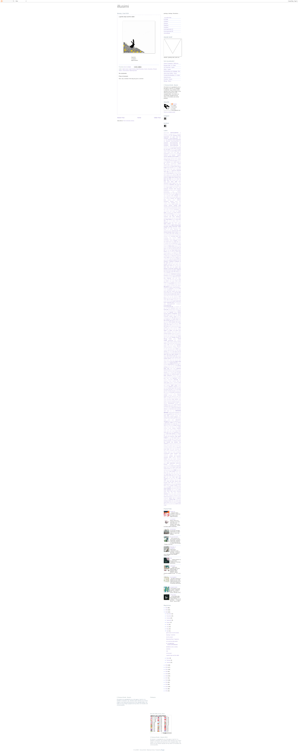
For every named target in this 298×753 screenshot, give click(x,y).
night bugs (168, 354)
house (172, 282)
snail (165, 415)
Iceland (178, 283)
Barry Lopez (176, 167)
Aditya (175, 150)
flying (175, 251)
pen (178, 371)
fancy (167, 244)
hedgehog (169, 278)
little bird (171, 320)
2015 (166, 682)
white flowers (174, 474)
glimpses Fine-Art (177, 260)
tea (166, 435)
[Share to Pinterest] (140, 67)
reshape (165, 395)
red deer (165, 390)
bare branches (170, 167)
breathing (166, 190)
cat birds (170, 197)
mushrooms (166, 347)
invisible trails (173, 294)
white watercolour (177, 482)
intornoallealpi (167, 33)
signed (170, 407)
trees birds (172, 449)
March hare (178, 330)
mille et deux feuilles (168, 337)
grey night (171, 271)
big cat (174, 173)
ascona (172, 162)
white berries (166, 471)
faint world (171, 243)
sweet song (171, 432)
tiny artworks (174, 442)
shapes (169, 404)
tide (172, 440)
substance (165, 428)
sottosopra (166, 418)
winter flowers (173, 488)
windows (167, 485)
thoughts (169, 440)
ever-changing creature (168, 240)
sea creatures (173, 402)
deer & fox (169, 220)
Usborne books (177, 454)
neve (175, 350)
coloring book (177, 205)
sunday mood (166, 429)
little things (166, 326)
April (168, 631)
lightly (165, 319)
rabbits (175, 385)
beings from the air (168, 170)
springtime (166, 421)
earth (180, 233)
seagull (177, 402)
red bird (170, 389)
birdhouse (179, 176)
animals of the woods (173, 156)
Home (139, 117)
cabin (180, 194)
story (172, 425)
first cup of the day (173, 248)
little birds (175, 320)
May (168, 628)
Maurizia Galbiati (178, 331)
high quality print (175, 279)
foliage (165, 253)
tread (176, 447)
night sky (175, 355)
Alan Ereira (173, 152)
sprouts (176, 421)
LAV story (165, 310)
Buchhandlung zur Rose (169, 192)
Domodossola (166, 230)
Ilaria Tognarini (178, 285)
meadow (165, 333)
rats (166, 388)
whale (167, 470)
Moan (175, 340)
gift (180, 258)
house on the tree (177, 282)
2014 (166, 684)
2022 (166, 667)
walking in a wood (170, 461)
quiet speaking (167, 385)
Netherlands (172, 350)
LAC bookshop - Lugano (169, 67)
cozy (172, 212)
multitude (174, 346)
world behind (178, 499)
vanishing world (167, 457)
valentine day (172, 456)
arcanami (166, 159)
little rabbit (169, 324)
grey (173, 269)
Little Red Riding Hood (176, 324)
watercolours (173, 465)
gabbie (168, 257)
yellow (168, 502)
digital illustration (140, 69)
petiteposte (169, 375)
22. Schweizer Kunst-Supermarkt (171, 141)
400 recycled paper (174, 146)
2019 (166, 673)
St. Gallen (170, 422)
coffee (180, 204)
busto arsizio (166, 194)
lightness (168, 319)
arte (164, 160)
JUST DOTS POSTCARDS (171, 298)
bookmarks (166, 188)
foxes (165, 254)
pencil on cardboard (171, 374)
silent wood (166, 410)
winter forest (178, 488)
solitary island (167, 417)
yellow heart (168, 503)
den (180, 220)
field (168, 247)
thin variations (176, 439)
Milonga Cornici (168, 338)
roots (170, 397)
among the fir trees (172, 153)
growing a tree (173, 272)
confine (167, 209)
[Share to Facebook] (139, 67)
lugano (165, 330)
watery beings (169, 467)
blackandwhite (166, 184)
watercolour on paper (175, 464)
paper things (172, 368)
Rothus (176, 397)
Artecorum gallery (174, 160)
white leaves (176, 475)
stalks (176, 422)
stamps (171, 424)
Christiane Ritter (167, 202)
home (167, 281)
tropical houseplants (170, 450)
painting (179, 365)
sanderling (174, 400)
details (170, 222)
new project (166, 353)
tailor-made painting (170, 433)
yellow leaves (172, 503)
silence (165, 409)
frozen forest (176, 255)
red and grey (173, 529)
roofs (167, 397)
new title (170, 353)
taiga (180, 432)
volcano (165, 461)
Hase (176, 276)
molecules (179, 340)
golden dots (173, 262)
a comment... (173, 519)
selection (165, 403)
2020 (166, 671)
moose (171, 341)
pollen (168, 378)
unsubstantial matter (168, 453)
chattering (168, 198)
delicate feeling (176, 220)
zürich (179, 503)
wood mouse (169, 496)
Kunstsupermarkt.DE (168, 31)
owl (176, 365)
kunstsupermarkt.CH (168, 29)
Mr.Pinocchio (169, 346)
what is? (169, 470)
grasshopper (170, 264)
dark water (172, 216)
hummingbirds (173, 577)
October (168, 618)
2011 (166, 690)
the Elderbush (171, 436)
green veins (178, 267)
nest (168, 350)
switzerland (176, 432)
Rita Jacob (179, 396)
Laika (180, 308)
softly (180, 415)
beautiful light (169, 169)
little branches (166, 322)
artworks (168, 162)
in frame (175, 288)
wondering (171, 495)
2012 (166, 688)
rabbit (172, 385)
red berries (166, 389)
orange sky (172, 511)
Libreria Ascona (167, 77)
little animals (166, 320)
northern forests (167, 358)
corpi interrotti (166, 211)
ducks (167, 233)
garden (177, 257)
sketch (173, 412)
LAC (166, 308)
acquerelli (176, 149)
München (179, 346)
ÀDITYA (179, 150)
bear (180, 167)
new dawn (175, 351)
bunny (179, 192)
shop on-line (178, 406)
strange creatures (177, 425)
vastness (174, 457)
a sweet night (173, 148)
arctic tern (173, 159)
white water (170, 482)
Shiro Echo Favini (172, 406)
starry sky (175, 424)
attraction (168, 163)
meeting (169, 333)
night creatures (175, 354)
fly (172, 251)
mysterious (170, 347)
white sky (169, 481)
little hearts (169, 323)
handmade (173, 274)
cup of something (169, 213)
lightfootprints (178, 317)
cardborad (176, 195)
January (168, 662)
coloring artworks (168, 205)
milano (179, 336)
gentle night (169, 258)
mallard (174, 330)
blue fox (179, 184)
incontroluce (169, 289)
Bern (173, 171)
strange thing (166, 426)
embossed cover (167, 236)
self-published (171, 403)
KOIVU (168, 301)
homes (167, 282)
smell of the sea (178, 414)
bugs (176, 192)
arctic (169, 159)
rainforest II (175, 386)
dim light (170, 227)
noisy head (169, 357)
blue (176, 184)
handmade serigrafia (172, 275)
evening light (178, 239)
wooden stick (174, 496)
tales (176, 433)
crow (165, 213)
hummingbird (171, 283)
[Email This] (135, 67)
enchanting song (167, 237)
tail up (165, 433)
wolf (164, 495)
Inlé (167, 651)
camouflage (168, 195)
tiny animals (167, 442)
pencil (165, 374)
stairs (174, 422)
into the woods (167, 294)
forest (175, 253)
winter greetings (167, 489)
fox (180, 253)
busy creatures (172, 194)
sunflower (179, 429)
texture (172, 435)
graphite (165, 264)
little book (179, 320)
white (175, 470)
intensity (173, 292)
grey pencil (176, 271)
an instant (179, 153)
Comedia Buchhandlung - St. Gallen (172, 75)
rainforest (171, 386)
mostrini (165, 344)
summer (169, 428)
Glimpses (166, 23)
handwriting (178, 275)
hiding (171, 279)
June (168, 626)
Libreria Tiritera (172, 316)
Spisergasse (178, 419)
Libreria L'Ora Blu (173, 315)
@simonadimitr (166, 132)
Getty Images (174, 258)
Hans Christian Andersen (168, 276)
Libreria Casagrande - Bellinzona (171, 63)
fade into (176, 241)
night (165, 354)
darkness (165, 218)
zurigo (165, 505)
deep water (178, 219)
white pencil (175, 478)
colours (179, 206)
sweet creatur (172, 431)
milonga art (178, 337)
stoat (165, 425)
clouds (173, 204)
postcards (176, 379)
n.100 (166, 348)
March (168, 658)
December (169, 218)
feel (172, 244)
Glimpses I (166, 261)
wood (165, 496)
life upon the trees (174, 536)
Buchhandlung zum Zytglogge (172, 191)
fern (166, 247)
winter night (170, 491)
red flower (177, 390)
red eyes (173, 390)
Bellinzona (174, 170)
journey (179, 295)
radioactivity (166, 386)
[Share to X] (138, 67)
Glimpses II (172, 261)
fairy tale (175, 243)
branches (179, 188)
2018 (166, 675)
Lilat (171, 319)
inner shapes (172, 291)
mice (180, 334)
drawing (165, 232)
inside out (169, 292)
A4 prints (168, 149)
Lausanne (177, 309)
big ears (177, 173)
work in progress (177, 498)
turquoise (179, 450)
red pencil (167, 392)
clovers (176, 204)
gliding (165, 260)
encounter (174, 237)
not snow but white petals (172, 641)
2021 (166, 669)
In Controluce (170, 288)
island (178, 294)
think (180, 439)
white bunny (178, 471)
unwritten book (177, 453)
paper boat (166, 368)
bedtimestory (178, 169)
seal (180, 402)
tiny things (174, 443)
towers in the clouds (177, 446)
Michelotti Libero (167, 336)
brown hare (175, 190)
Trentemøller (177, 449)
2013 (180, 138)
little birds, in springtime (173, 547)
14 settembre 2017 (171, 134)
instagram (166, 21)
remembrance (178, 392)
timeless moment (177, 440)
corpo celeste (172, 211)
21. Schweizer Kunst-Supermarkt (173, 139)
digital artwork (125, 69)
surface (165, 431)
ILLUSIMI (166, 19)
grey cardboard (177, 269)
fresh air (167, 255)
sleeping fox (169, 414)
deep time (174, 219)
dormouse (174, 230)
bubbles (179, 190)
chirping (171, 201)
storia (167, 425)
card (172, 195)
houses (165, 283)
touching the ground (168, 446)
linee (180, 319)
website (176, 468)
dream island (175, 232)
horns (170, 282)
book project (169, 187)
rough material (175, 399)
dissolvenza (176, 229)
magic (170, 330)
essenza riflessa (172, 239)
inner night (166, 291)
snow (168, 415)
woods (170, 498)
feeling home (171, 246)
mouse (165, 346)
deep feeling (169, 219)
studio (179, 426)
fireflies (167, 248)
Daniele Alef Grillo (167, 215)
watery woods (175, 467)
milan (177, 336)
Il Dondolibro (172, 285)
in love (179, 288)
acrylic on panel (170, 150)
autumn (179, 163)
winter (170, 487)
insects (165, 292)
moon (168, 341)
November (169, 616)
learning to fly (174, 310)
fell (164, 247)
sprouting (173, 421)
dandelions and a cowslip (171, 646)
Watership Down (133, 70)
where (172, 470)
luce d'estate (178, 329)
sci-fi (167, 402)
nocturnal (179, 355)
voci (180, 460)
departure (166, 222)
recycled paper (171, 388)
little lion (176, 323)
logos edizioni (170, 327)
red (175, 388)
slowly (173, 414)
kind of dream (170, 299)
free (177, 254)
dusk (170, 233)
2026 (166, 607)
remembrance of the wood (170, 393)
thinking (165, 440)
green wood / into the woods (172, 632)
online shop (178, 361)
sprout (170, 421)
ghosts (178, 258)
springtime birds (173, 587)
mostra (173, 343)
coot (180, 209)
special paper (171, 419)
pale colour (174, 367)
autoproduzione (173, 163)
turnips (176, 450)
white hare (171, 475)
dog (180, 229)
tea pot (169, 435)
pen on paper (178, 372)
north (173, 357)
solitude (171, 417)
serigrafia (166, 404)
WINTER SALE (167, 492)
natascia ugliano (172, 348)
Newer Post (120, 117)
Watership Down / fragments (172, 639)
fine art (171, 247)
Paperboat (166, 25)
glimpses (171, 260)
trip (180, 449)
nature (177, 348)
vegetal (165, 458)
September (169, 620)
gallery (171, 257)
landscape (166, 309)
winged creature (174, 485)
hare (174, 276)
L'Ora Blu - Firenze (168, 79)
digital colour (174, 223)
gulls (164, 274)
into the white (178, 292)
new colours (170, 351)
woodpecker (166, 498)
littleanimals (174, 326)
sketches (177, 412)
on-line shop (172, 361)
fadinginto (167, 243)
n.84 (168, 348)
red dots (169, 390)
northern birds (178, 357)
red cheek (178, 389)
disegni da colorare (168, 229)
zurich (176, 503)
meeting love (173, 333)
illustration (150, 69)
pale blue (170, 367)
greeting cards (177, 268)
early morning (175, 233)
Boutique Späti (172, 188)
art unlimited (178, 159)
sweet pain (166, 432)
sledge (165, 414)
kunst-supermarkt (171, 303)
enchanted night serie (176, 236)
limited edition (176, 319)
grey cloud (166, 271)
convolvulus (176, 209)
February (169, 660)
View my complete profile (169, 112)
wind (165, 485)
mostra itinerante (178, 343)
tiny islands (170, 443)
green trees (172, 267)
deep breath (176, 218)
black (180, 177)
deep (172, 218)
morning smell (169, 343)
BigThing (174, 174)
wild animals (178, 484)
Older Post (157, 117)
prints (179, 382)
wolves (167, 495)
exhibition (175, 240)
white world (171, 484)
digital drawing (132, 69)
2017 (165, 139)
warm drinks (176, 461)
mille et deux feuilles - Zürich (170, 73)
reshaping (170, 395)
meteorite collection (171, 334)
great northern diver (177, 264)
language (170, 309)
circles (170, 204)
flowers (165, 251)
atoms (175, 162)
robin (165, 397)
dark (173, 215)
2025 (166, 609)
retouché (174, 395)
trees (168, 449)
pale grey (179, 367)
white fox (179, 474)
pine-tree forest (176, 375)
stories (169, 425)
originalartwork (171, 364)
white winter (166, 484)
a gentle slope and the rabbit (172, 655)
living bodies (178, 326)
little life (173, 323)
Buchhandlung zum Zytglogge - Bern (172, 71)
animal (170, 155)
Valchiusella (166, 456)
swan (168, 431)
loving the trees (172, 329)
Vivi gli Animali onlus (172, 460)
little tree (170, 326)
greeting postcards (168, 269)
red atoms (178, 388)
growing (168, 272)
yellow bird (176, 502)
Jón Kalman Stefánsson (173, 295)
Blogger (162, 750)
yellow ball (171, 502)
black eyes (166, 180)
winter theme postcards (176, 492)
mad (168, 330)
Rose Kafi (173, 397)
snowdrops (172, 415)
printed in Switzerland (174, 382)
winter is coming (175, 489)
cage (165, 195)
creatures (179, 212)
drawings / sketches (170, 634)
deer (165, 220)
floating (176, 250)
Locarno (165, 327)
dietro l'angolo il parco (176, 222)
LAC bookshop (171, 308)
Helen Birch (174, 278)
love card (166, 329)
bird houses (169, 176)
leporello (171, 312)
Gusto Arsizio (168, 274)
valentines (178, 456)
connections (171, 209)
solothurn (176, 417)
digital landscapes (173, 226)
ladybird (176, 308)
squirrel (166, 422)
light (175, 317)
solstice (179, 417)
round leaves (169, 400)
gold (170, 262)
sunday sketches (173, 429)
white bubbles (172, 471)
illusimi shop (172, 287)
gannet (174, 257)
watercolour (172, 463)
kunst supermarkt (177, 301)
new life (179, 351)
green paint (179, 265)
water (168, 463)
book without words (177, 187)
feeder (170, 244)
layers (169, 310)
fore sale (171, 253)
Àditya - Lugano (167, 69)
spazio (177, 418)
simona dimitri (126, 70)
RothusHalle (169, 399)
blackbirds (171, 184)
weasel (168, 468)
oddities (165, 361)
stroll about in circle (174, 426)
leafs (171, 310)
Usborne (171, 454)
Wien (174, 484)
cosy (176, 211)
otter (178, 364)
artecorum (167, 160)
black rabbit (174, 181)
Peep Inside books (173, 371)
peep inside (167, 371)
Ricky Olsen (169, 396)
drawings (170, 232)
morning (175, 341)
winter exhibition (167, 488)
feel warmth (175, 244)
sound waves (170, 418)
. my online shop (167, 17)
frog (173, 255)
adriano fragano (167, 152)
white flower (168, 474)
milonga (173, 337)
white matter (169, 477)
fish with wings (169, 250)
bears (165, 169)
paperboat (178, 368)
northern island (174, 358)
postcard (175, 378)
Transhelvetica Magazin (168, 447)
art (175, 159)
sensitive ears (178, 403)
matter (173, 331)
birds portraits (175, 177)
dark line (176, 215)
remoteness (179, 393)
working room (166, 499)
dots (177, 230)
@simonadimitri (174, 132)
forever (177, 253)
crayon (175, 212)
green (165, 265)
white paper (170, 478)
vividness (177, 460)
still (180, 424)
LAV (180, 309)
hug (167, 283)
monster (165, 341)
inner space (178, 291)
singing (170, 412)
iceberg (175, 283)
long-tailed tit (175, 327)
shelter (175, 404)
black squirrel (172, 183)
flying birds (178, 251)
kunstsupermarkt (167, 305)
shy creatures (166, 407)
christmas (173, 202)
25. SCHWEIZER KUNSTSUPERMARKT (172, 644)
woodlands (179, 496)
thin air (171, 439)
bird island (174, 176)
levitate (175, 312)
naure (180, 348)
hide (168, 279)
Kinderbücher (176, 299)
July (168, 624)
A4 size (172, 149)
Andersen (166, 155)
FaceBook (166, 27)
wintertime (166, 494)
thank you (177, 435)
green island (169, 265)
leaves (179, 310)
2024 (166, 612)
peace (176, 369)
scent (165, 402)
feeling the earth (178, 246)
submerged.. (173, 566)
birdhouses (166, 177)
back (170, 166)
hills (180, 279)
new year (179, 353)
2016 (166, 680)
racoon (179, 385)
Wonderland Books (177, 495)
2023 (166, 665)
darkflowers (178, 216)
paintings (166, 367)
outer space (172, 365)
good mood (178, 262)
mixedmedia (170, 340)
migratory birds (172, 336)
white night (175, 477)
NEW (178, 350)
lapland (173, 309)
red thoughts (172, 392)
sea (169, 402)
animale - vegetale (176, 155)
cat (167, 197)
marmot (165, 331)
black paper (167, 181)
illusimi (123, 6)
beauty (174, 169)
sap (176, 400)
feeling (179, 244)
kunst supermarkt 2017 (169, 302)
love (180, 327)
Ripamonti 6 (174, 396)
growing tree (178, 272)
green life (174, 265)
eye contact (166, 241)
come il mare (166, 208)
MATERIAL (169, 331)
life (172, 317)
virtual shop (166, 460)
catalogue (174, 197)
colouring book (174, 206)
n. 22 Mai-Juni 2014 (176, 347)
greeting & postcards (169, 268)
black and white (167, 179)
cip (167, 204)
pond (171, 378)
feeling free (166, 246)
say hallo (179, 400)
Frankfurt (167, 254)
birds (170, 177)
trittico (165, 450)
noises (165, 357)
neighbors (165, 350)
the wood (167, 439)
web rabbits (172, 468)
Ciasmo (177, 202)
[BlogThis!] (136, 67)
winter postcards (177, 491)
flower (179, 250)
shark (172, 404)
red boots (174, 389)
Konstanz (171, 301)
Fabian (172, 241)
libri (178, 316)
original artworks (174, 363)
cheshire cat (173, 198)
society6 (176, 415)
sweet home (178, 431)
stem (178, 424)
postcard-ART (170, 379)
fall (177, 243)
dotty (180, 230)
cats (177, 197)
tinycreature (179, 443)
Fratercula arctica (173, 254)
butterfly (176, 194)
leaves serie (166, 312)
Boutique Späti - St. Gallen (170, 65)
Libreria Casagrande (172, 313)
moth (168, 344)
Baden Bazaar (178, 166)
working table (172, 499)
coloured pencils (167, 206)
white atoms (179, 470)
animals (165, 156)
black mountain (173, 180)
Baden (173, 166)
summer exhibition (176, 428)
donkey (170, 230)
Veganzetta (179, 457)
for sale (168, 253)
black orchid (178, 180)
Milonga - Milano (167, 81)
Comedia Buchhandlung (173, 208)
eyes (170, 241)
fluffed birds (169, 251)
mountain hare (173, 344)
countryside (169, 212)
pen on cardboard (171, 372)
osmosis (175, 364)
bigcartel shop (169, 174)
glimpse (167, 260)
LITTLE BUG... (173, 595)
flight (173, 250)
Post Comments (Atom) (128, 120)
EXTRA (179, 240)
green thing (166, 267)
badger (165, 167)
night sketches (170, 355)
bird (177, 174)
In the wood (168, 653)
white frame (166, 475)
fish (164, 250)
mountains (178, 344)
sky (180, 412)
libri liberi (170, 317)
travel (174, 447)
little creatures (172, 322)
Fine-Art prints (176, 247)
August (168, 622)
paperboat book (167, 369)
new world (174, 353)
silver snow (172, 410)
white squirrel (175, 481)
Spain (174, 418)
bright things (170, 190)
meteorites (177, 334)
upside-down (166, 454)
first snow (179, 248)
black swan (178, 183)
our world (168, 365)
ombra (168, 361)
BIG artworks (170, 173)
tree (178, 447)
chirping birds (178, 201)
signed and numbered (176, 407)
